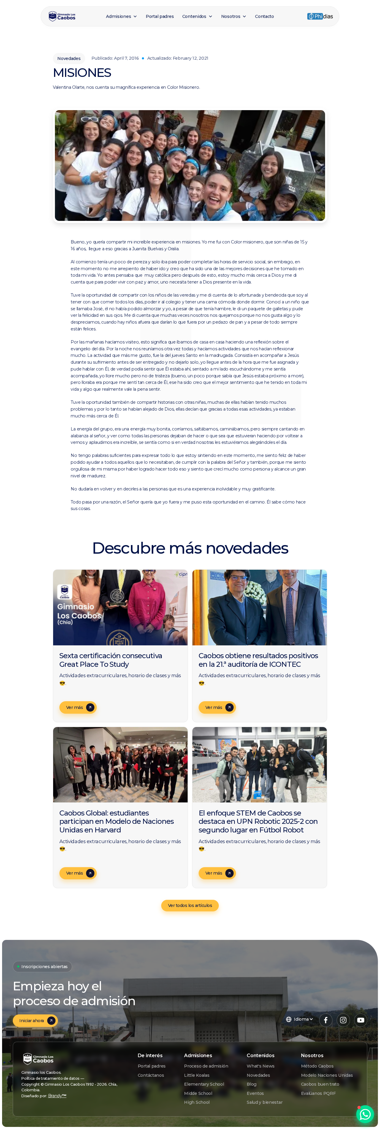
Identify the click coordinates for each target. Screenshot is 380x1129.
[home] (74, 16)
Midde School (198, 1093)
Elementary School (204, 1084)
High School (197, 1102)
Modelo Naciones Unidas (327, 1075)
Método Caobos (317, 1066)
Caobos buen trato (320, 1084)
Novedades (258, 1075)
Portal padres (152, 1066)
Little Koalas (196, 1075)
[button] (122, 16)
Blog (251, 1084)
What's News (261, 1066)
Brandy (57, 1095)
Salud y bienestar (264, 1102)
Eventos (255, 1093)
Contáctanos (151, 1075)
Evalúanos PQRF (318, 1093)
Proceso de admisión (206, 1066)
